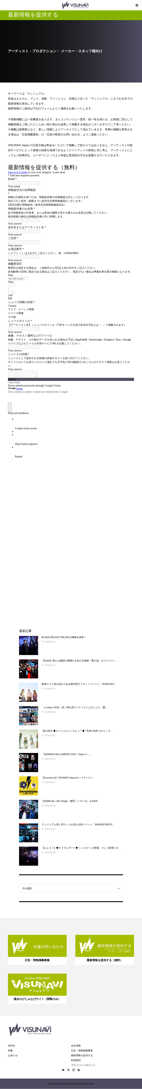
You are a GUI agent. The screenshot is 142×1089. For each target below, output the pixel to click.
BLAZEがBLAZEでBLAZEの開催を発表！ (64, 637)
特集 (10, 1050)
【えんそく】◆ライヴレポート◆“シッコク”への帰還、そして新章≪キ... (81, 847)
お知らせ (13, 1055)
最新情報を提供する (82, 1055)
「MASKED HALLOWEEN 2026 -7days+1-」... (67, 754)
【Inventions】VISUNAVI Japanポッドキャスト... (68, 777)
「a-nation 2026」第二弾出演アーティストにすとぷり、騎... (74, 707)
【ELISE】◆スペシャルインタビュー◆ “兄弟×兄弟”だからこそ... (77, 730)
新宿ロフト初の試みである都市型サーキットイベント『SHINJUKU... (79, 684)
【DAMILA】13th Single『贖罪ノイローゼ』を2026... (71, 801)
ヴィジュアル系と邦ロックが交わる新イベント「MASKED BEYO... (78, 824)
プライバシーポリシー (83, 1065)
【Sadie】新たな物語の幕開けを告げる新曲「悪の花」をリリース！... (80, 660)
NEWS (11, 1045)
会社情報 (76, 1045)
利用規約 (76, 1060)
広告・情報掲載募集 (82, 1050)
